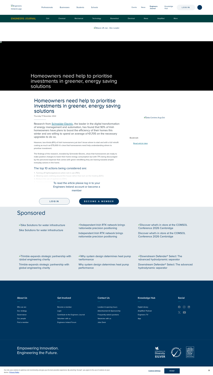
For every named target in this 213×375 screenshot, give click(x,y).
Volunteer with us (64, 318)
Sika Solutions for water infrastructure (41, 230)
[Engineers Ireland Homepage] (19, 7)
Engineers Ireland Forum (66, 322)
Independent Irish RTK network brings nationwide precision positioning (101, 235)
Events (134, 7)
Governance (22, 315)
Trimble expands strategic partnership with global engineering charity (44, 266)
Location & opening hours (107, 307)
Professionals (47, 7)
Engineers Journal (23, 18)
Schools (94, 7)
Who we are (21, 307)
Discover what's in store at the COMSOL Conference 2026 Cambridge (161, 235)
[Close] (209, 370)
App (139, 318)
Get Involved (64, 297)
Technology (96, 18)
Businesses (64, 7)
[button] (54, 7)
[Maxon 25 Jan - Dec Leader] (106, 28)
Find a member (23, 322)
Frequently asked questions (108, 315)
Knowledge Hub (146, 297)
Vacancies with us (104, 318)
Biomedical (114, 18)
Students (80, 7)
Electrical (131, 18)
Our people (21, 318)
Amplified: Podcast (145, 311)
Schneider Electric (62, 123)
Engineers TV (143, 315)
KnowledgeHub (169, 7)
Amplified (160, 18)
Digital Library (143, 307)
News (143, 7)
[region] (106, 370)
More (176, 19)
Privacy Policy (14, 372)
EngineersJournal (154, 7)
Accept (172, 371)
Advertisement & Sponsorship (109, 311)
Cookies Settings (154, 371)
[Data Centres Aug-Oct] (154, 117)
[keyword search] (199, 7)
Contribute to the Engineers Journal (71, 315)
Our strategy (22, 311)
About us (22, 297)
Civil (47, 18)
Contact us (104, 297)
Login (186, 7)
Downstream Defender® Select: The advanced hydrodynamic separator (165, 266)
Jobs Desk (102, 322)
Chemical (61, 18)
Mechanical (79, 18)
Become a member (99, 201)
